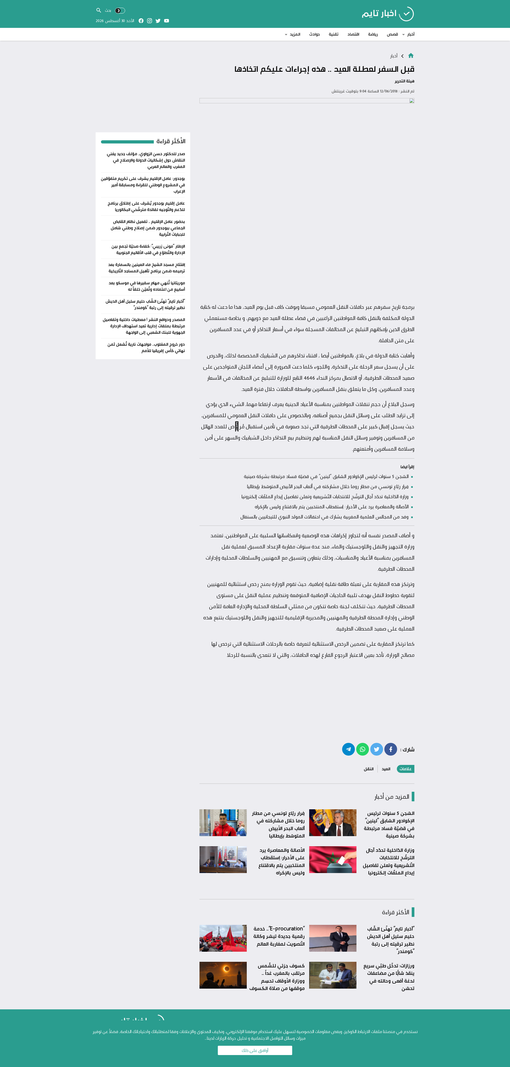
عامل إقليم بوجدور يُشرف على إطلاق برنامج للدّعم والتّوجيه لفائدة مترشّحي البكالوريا (146, 206)
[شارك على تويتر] (376, 749)
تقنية (333, 34)
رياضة (373, 34)
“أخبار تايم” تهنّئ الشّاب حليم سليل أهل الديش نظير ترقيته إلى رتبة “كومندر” (390, 940)
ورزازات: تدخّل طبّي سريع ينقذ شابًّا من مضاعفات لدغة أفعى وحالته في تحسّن (388, 977)
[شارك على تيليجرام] (348, 749)
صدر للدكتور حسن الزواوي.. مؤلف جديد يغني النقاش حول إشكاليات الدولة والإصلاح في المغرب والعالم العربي (146, 160)
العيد (386, 769)
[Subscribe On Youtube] (166, 20)
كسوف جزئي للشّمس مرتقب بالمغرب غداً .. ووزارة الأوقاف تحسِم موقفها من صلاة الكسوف (277, 977)
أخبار (410, 34)
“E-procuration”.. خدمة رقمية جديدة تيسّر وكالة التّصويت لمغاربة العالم (279, 936)
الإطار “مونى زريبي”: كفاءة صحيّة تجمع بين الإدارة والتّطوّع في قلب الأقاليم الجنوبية (148, 249)
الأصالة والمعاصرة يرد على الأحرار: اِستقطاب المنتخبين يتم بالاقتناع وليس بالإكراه (332, 506)
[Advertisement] (306, 260)
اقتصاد (353, 34)
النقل (368, 769)
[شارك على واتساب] (362, 749)
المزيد (295, 34)
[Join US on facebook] (141, 20)
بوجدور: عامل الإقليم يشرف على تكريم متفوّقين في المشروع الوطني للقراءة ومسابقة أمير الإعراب (143, 185)
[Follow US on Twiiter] (158, 20)
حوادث (314, 34)
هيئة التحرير (404, 81)
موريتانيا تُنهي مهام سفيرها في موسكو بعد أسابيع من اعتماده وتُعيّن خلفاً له (147, 286)
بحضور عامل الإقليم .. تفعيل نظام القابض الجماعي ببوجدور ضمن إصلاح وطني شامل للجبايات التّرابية (148, 228)
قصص (392, 34)
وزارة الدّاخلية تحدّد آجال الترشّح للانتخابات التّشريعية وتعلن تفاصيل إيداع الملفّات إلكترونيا (325, 496)
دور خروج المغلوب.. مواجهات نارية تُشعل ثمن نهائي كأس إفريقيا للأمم (146, 347)
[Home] (410, 55)
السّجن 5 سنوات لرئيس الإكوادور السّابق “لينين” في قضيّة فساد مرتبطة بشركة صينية (326, 476)
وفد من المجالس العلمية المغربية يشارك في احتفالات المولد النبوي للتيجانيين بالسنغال (324, 516)
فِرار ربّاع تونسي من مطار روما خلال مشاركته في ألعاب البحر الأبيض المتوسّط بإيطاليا (328, 486)
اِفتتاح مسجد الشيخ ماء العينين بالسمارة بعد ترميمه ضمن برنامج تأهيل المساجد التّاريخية (146, 268)
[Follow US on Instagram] (149, 20)
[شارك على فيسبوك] (390, 749)
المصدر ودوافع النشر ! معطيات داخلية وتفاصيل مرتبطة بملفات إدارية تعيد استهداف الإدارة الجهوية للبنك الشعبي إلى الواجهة (144, 326)
